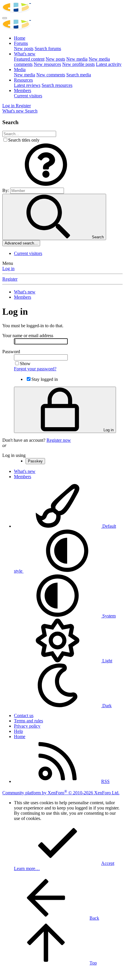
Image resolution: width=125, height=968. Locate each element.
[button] (46, 184)
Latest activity (109, 64)
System (108, 615)
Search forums (48, 48)
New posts (23, 48)
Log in (8, 268)
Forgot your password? (35, 368)
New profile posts (78, 64)
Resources (23, 80)
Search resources (57, 85)
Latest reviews (27, 85)
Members (22, 90)
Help (18, 731)
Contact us (23, 715)
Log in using (14, 455)
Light (106, 660)
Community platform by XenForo (60, 792)
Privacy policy (27, 726)
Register (9, 279)
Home (19, 38)
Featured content (29, 59)
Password (11, 351)
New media (77, 59)
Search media (78, 74)
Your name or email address (27, 335)
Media (20, 69)
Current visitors (28, 95)
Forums (21, 43)
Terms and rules (28, 720)
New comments (50, 74)
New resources (47, 64)
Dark (106, 705)
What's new (24, 53)
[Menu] (4, 18)
